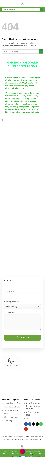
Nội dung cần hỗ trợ (11, 302)
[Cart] (42, 3)
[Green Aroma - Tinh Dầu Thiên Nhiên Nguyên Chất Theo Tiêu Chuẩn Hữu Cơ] (22, 3)
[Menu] (3, 3)
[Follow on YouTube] (26, 429)
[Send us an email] (37, 424)
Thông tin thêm (9, 312)
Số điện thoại (9, 291)
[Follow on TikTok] (33, 424)
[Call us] (41, 424)
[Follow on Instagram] (30, 424)
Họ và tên (8, 281)
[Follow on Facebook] (26, 424)
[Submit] (41, 9)
